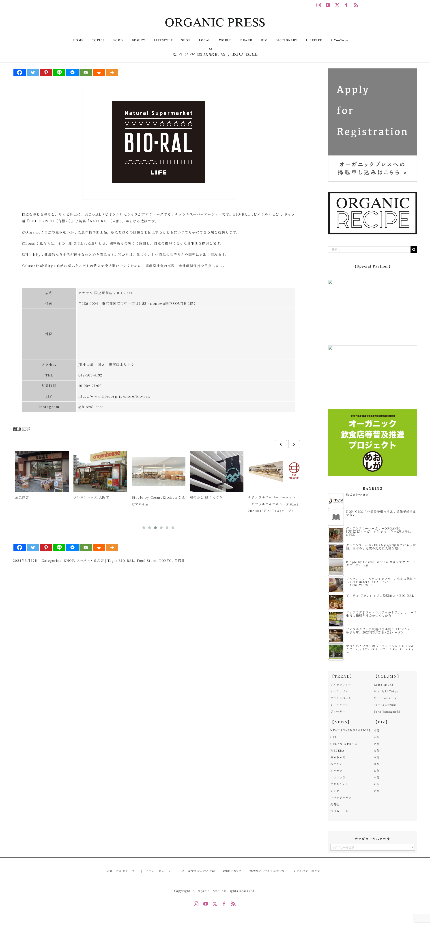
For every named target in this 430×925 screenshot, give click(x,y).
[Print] (99, 72)
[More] (112, 72)
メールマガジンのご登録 (198, 871)
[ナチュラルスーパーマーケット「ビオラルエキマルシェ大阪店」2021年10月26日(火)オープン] (275, 471)
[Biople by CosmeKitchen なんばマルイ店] (158, 471)
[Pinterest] (46, 72)
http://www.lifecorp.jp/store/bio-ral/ (114, 396)
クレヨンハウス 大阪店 (91, 497)
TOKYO (165, 560)
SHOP (69, 560)
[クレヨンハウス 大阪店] (100, 471)
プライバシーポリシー (308, 871)
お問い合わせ (232, 871)
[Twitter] (33, 72)
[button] (210, 48)
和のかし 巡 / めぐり (206, 497)
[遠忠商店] (42, 471)
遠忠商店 (22, 497)
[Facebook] (19, 72)
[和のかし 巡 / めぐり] (217, 471)
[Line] (59, 72)
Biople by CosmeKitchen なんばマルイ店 (158, 500)
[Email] (86, 72)
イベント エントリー (160, 871)
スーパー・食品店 (90, 560)
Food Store (146, 560)
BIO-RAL (126, 560)
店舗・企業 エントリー (122, 871)
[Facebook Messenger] (72, 72)
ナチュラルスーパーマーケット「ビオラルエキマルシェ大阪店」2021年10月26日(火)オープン (274, 504)
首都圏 (179, 560)
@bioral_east (90, 406)
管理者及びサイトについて (267, 871)
